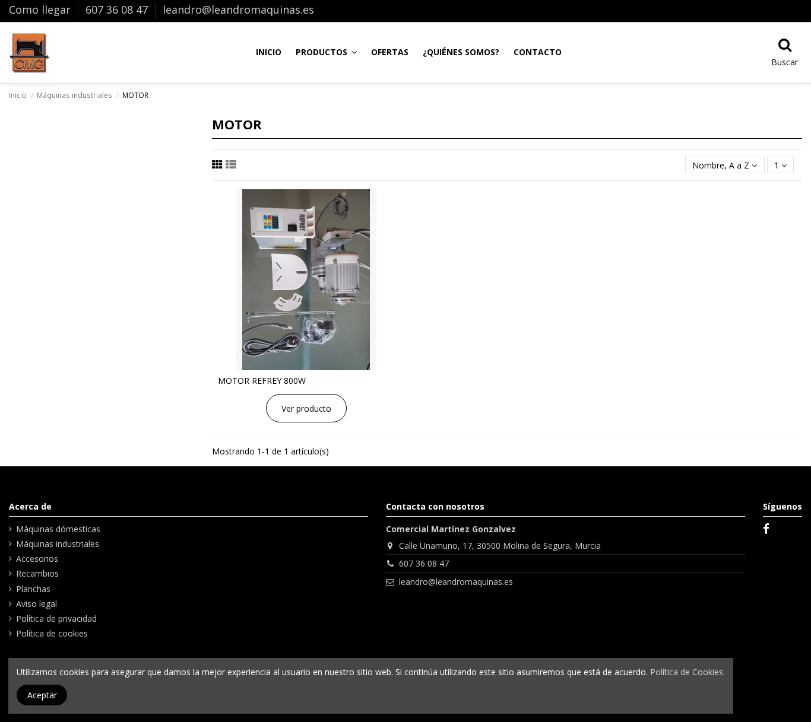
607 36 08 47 (118, 9)
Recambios (37, 573)
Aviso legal (36, 603)
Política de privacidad (56, 618)
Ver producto (306, 408)
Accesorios (37, 558)
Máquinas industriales (57, 543)
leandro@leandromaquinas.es (238, 9)
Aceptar (42, 695)
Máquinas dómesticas (58, 529)
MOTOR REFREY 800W (262, 380)
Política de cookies (52, 633)
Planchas (33, 588)
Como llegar (41, 9)
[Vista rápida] (305, 366)
